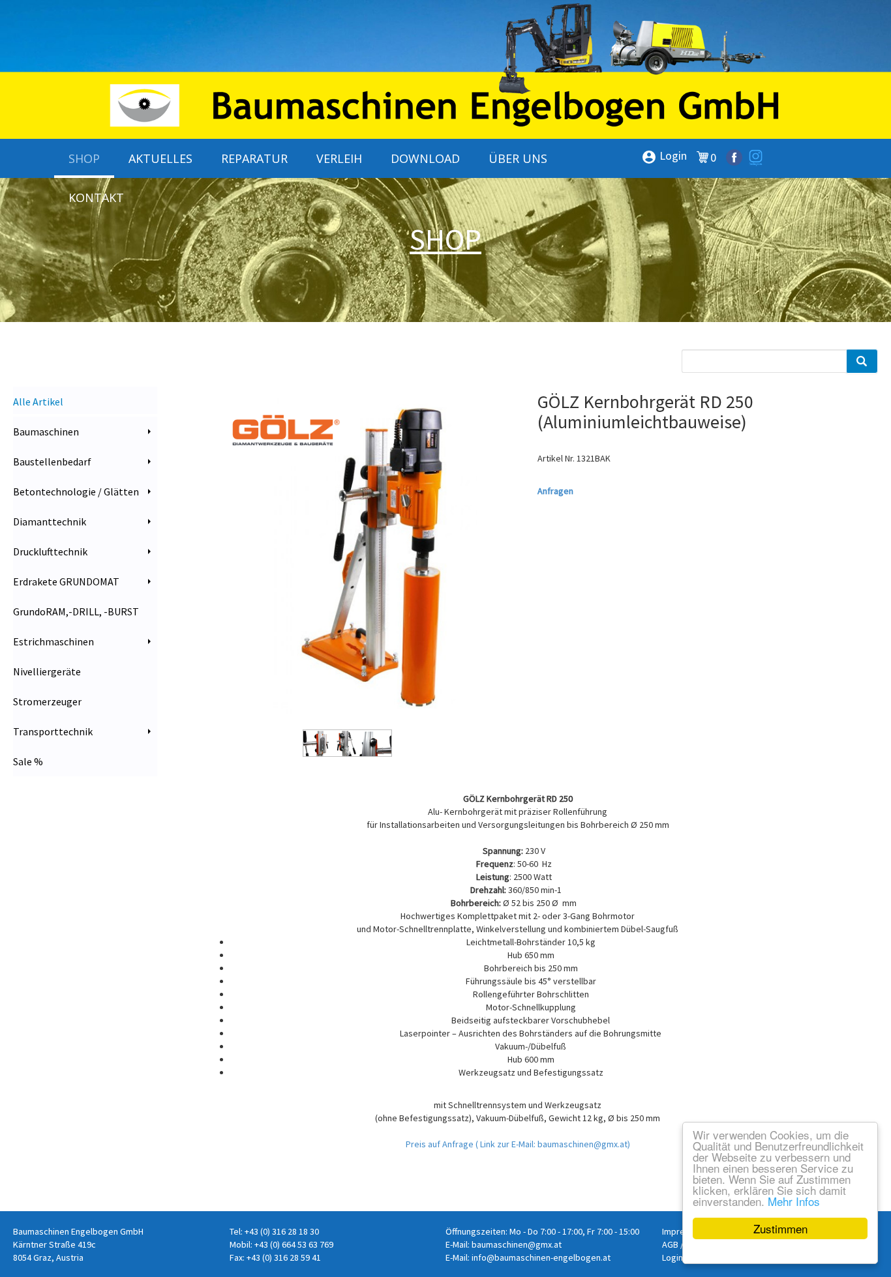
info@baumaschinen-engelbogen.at (541, 1257)
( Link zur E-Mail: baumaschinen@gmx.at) (553, 1144)
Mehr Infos (794, 1201)
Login (664, 156)
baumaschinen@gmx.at (517, 1244)
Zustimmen (780, 1228)
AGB (670, 1244)
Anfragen (555, 491)
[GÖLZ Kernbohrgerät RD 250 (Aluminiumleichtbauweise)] (347, 560)
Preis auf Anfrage (441, 1144)
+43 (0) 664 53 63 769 (293, 1244)
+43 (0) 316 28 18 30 (282, 1231)
